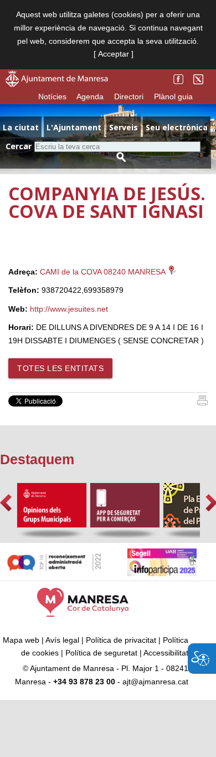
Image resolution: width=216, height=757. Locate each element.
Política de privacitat (121, 640)
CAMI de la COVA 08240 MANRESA (103, 271)
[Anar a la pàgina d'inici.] (57, 84)
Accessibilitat (165, 652)
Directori (128, 96)
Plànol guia (173, 96)
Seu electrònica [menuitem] (177, 127)
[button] (6, 502)
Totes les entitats (60, 368)
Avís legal (62, 640)
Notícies (52, 96)
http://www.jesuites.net (69, 308)
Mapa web (21, 640)
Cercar (19, 146)
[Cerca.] (121, 157)
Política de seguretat (101, 652)
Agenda (90, 96)
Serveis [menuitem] (123, 127)
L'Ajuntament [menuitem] (74, 127)
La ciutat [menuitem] (21, 127)
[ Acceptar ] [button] (113, 53)
